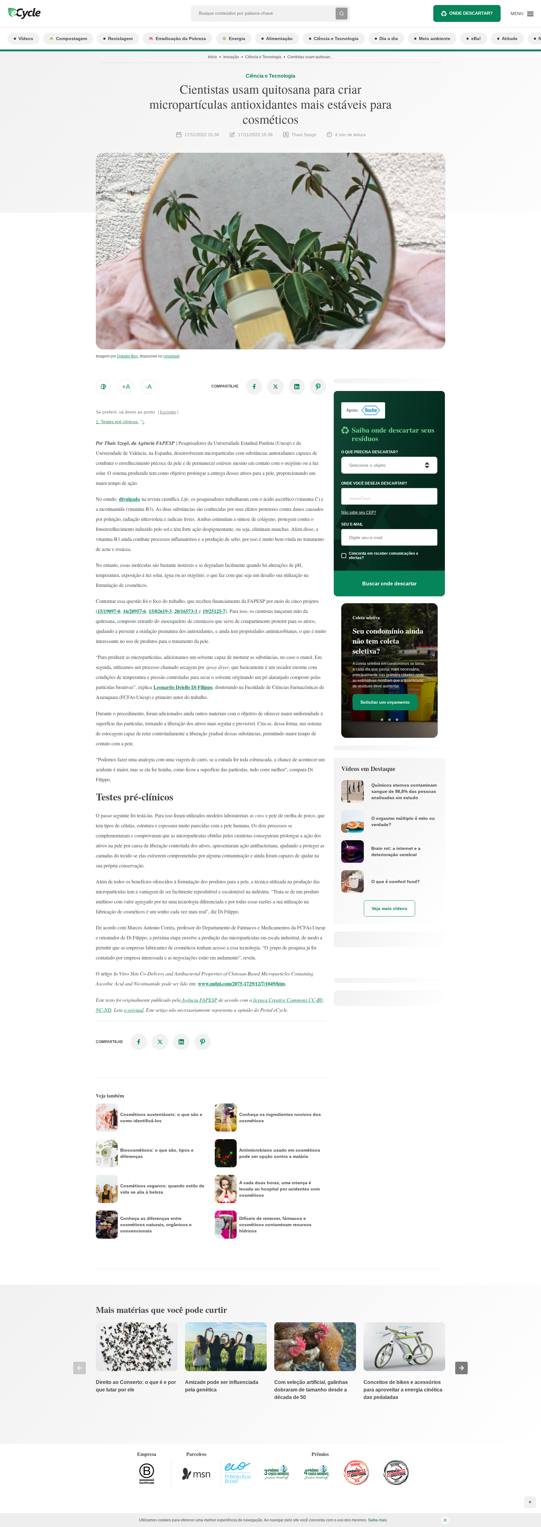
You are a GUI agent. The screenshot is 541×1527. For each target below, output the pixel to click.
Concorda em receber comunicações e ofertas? (383, 555)
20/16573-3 (186, 610)
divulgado (129, 498)
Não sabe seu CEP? (358, 512)
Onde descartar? (471, 13)
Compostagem (71, 38)
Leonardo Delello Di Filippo (183, 687)
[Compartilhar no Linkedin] (297, 386)
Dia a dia (388, 38)
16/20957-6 (134, 610)
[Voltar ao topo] (530, 1502)
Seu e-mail (352, 524)
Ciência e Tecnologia (336, 38)
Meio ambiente (434, 38)
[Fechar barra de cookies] (445, 1520)
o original (133, 1009)
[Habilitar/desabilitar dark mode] (103, 386)
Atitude (510, 38)
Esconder (168, 412)
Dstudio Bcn (127, 356)
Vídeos (25, 38)
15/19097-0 (108, 610)
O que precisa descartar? (369, 452)
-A (148, 386)
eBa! (476, 38)
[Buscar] (342, 13)
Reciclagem (120, 38)
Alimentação (279, 38)
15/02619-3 (160, 610)
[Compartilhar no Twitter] (275, 386)
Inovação (231, 57)
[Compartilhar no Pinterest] (318, 386)
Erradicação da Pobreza (181, 38)
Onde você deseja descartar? (374, 483)
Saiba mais (377, 1520)
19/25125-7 (214, 610)
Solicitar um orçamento (385, 702)
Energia (237, 38)
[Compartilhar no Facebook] (254, 386)
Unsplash (171, 356)
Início (212, 57)
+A (126, 386)
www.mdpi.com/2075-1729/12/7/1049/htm (241, 983)
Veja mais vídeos (389, 908)
